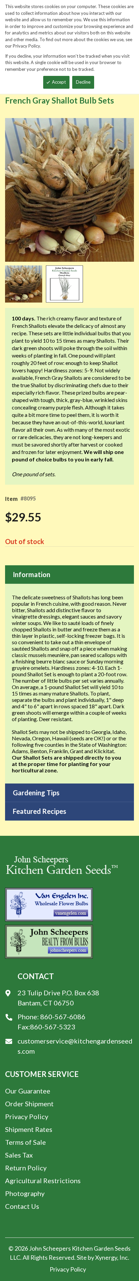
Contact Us (22, 1206)
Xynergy (106, 1257)
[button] (25, 284)
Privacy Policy (26, 1116)
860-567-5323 (52, 1027)
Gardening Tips (36, 793)
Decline (83, 82)
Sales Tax (19, 1155)
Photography (25, 1193)
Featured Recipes (39, 811)
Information (31, 574)
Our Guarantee (27, 1091)
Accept (59, 82)
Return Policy (26, 1168)
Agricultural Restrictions (43, 1180)
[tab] (69, 574)
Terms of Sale (25, 1142)
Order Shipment (29, 1104)
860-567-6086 (62, 1017)
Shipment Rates (28, 1129)
